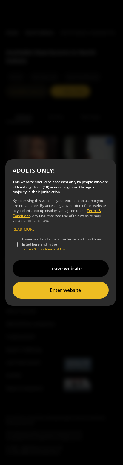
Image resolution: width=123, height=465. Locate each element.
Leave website (65, 268)
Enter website (65, 290)
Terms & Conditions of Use (44, 249)
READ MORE (24, 229)
